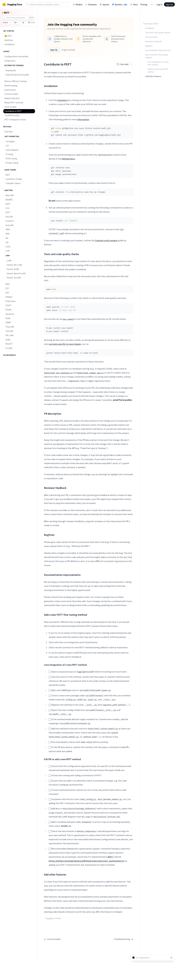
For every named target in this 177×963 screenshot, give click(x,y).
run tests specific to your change (65, 344)
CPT (7, 145)
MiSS (8, 284)
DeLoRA (9, 216)
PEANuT (9, 297)
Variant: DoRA (13, 269)
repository (63, 100)
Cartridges (10, 141)
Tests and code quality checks (157, 32)
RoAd (8, 318)
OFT (7, 288)
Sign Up (169, 4)
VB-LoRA (9, 335)
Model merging (10, 85)
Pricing (143, 4)
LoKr (8, 250)
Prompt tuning (12, 162)
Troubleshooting (11, 115)
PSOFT (9, 305)
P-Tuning (9, 154)
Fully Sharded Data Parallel (17, 74)
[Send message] (171, 957)
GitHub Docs (68, 158)
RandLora (10, 314)
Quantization (10, 89)
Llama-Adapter (12, 150)
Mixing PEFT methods (13, 102)
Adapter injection (11, 98)
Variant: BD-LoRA (14, 265)
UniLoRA (9, 331)
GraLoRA (9, 225)
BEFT (8, 175)
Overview (8, 131)
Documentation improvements (158, 50)
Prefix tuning (11, 158)
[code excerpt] (130, 128)
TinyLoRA (10, 326)
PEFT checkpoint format (15, 119)
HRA (7, 233)
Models (79, 4)
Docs (135, 4)
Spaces (106, 4)
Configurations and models (16, 56)
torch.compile (10, 107)
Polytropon (11, 301)
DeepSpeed (11, 70)
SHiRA (8, 322)
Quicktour (8, 40)
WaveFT (9, 343)
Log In (159, 4)
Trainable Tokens (13, 183)
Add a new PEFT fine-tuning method (156, 56)
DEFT (8, 212)
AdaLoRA (10, 195)
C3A (7, 208)
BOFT (8, 204)
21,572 (32, 22)
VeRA (8, 339)
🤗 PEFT (8, 36)
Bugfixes (149, 46)
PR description (151, 37)
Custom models (11, 94)
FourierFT (10, 221)
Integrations (9, 60)
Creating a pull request (106, 240)
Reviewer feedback (153, 41)
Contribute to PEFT (13, 111)
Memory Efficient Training (15, 81)
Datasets (92, 4)
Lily (7, 242)
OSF (7, 292)
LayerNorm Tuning (14, 179)
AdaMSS (9, 199)
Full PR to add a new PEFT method (158, 70)
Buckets (121, 4)
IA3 (7, 238)
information (83, 119)
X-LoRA (9, 348)
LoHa (8, 246)
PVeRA (8, 309)
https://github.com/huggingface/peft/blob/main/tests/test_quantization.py (86, 860)
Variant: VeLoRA (14, 277)
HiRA (8, 229)
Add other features (153, 76)
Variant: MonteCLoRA (16, 273)
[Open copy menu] (131, 64)
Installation (9, 44)
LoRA (9, 260)
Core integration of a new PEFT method (158, 63)
